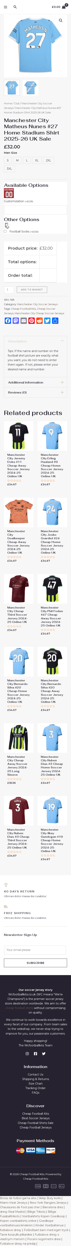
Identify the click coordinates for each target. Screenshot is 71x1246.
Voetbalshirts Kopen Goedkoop (43, 1216)
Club (17, 103)
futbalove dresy (10, 1230)
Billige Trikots (36, 1212)
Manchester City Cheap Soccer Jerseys (39, 313)
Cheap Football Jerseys (35, 1127)
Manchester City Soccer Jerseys (37, 304)
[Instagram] (27, 1053)
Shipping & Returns (35, 1079)
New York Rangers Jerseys (48, 1202)
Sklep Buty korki (49, 1198)
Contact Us (35, 1074)
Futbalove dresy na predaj (18, 1243)
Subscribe (36, 963)
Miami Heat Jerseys (13, 1202)
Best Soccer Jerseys (36, 1118)
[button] (60, 20)
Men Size (10, 153)
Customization (18, 201)
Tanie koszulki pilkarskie (16, 1234)
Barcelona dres (52, 1207)
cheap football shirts (19, 1008)
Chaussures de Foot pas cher (20, 1207)
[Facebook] (35, 1053)
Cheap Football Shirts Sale (35, 1123)
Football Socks (23, 231)
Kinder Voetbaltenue (49, 1225)
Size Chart (36, 1083)
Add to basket (32, 289)
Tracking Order (35, 1088)
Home (8, 103)
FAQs (35, 1092)
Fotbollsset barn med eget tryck (46, 1230)
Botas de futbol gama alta (18, 1198)
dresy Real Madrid (12, 1212)
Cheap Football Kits (23, 308)
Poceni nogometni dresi (44, 1239)
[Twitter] (44, 1053)
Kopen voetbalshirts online (18, 1221)
